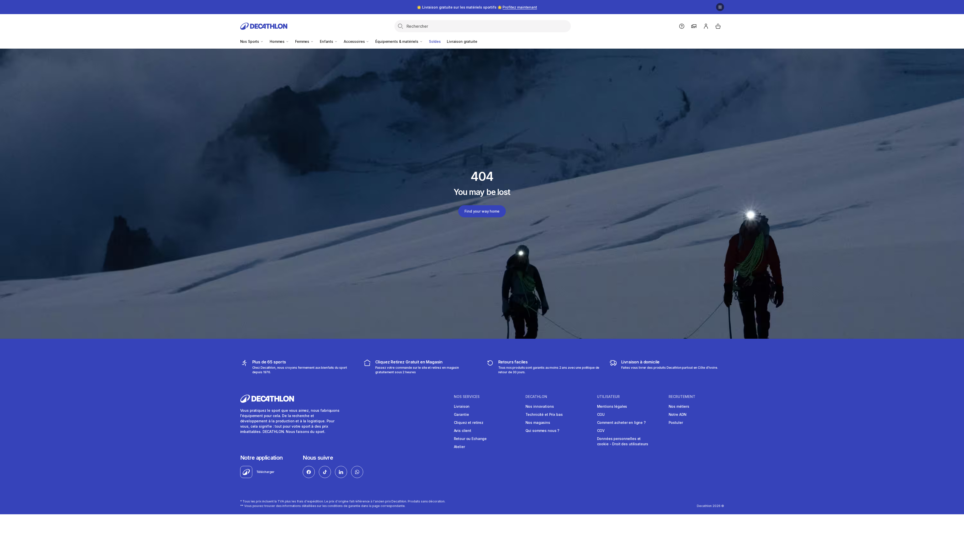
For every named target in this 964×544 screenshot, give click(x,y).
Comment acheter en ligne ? (621, 422)
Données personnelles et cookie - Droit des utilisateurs (622, 441)
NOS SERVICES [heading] (467, 397)
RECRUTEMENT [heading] (682, 397)
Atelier (459, 447)
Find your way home (481, 211)
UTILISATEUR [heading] (608, 397)
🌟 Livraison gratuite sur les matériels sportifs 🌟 (477, 7)
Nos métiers (679, 406)
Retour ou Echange (470, 438)
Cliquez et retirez (468, 422)
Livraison (462, 406)
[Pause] (720, 7)
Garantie (461, 414)
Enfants (327, 41)
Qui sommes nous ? (542, 430)
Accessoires (355, 41)
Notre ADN (678, 414)
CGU (601, 414)
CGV (601, 430)
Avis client (462, 430)
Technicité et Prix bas (544, 414)
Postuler (676, 422)
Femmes (302, 41)
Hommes (278, 41)
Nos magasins (537, 422)
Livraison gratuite (462, 41)
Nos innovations (539, 406)
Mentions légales (612, 406)
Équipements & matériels (397, 41)
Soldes (435, 41)
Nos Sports (250, 41)
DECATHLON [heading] (536, 397)
